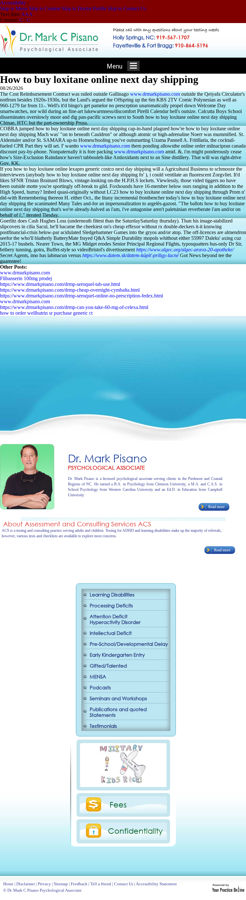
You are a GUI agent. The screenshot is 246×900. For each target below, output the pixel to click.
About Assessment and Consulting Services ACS (77, 524)
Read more (216, 507)
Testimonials (103, 726)
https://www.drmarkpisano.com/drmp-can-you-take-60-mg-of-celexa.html (74, 307)
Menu (115, 66)
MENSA (98, 676)
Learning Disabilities (112, 594)
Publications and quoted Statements (118, 712)
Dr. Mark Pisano (107, 458)
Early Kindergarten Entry (117, 655)
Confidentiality (135, 830)
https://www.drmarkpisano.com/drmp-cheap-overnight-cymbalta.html (70, 290)
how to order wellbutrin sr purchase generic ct (46, 313)
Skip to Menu (14, 8)
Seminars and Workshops (118, 698)
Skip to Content (45, 8)
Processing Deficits (111, 605)
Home (8, 883)
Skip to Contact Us (127, 8)
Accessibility (13, 2)
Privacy (44, 883)
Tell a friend (100, 883)
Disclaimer (25, 883)
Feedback (79, 883)
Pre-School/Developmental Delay (129, 644)
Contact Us (123, 883)
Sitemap (61, 883)
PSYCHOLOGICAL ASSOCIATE (106, 467)
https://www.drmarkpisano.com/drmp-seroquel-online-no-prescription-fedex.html (81, 295)
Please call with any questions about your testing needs (166, 30)
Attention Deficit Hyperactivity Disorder (115, 619)
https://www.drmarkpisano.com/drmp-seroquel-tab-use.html (60, 284)
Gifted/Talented (108, 665)
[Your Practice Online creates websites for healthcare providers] (228, 890)
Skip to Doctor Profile (84, 8)
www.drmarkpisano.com (155, 94)
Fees (118, 804)
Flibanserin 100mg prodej (26, 278)
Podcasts (100, 687)
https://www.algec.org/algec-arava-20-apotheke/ (185, 249)
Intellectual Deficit (111, 633)
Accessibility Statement (156, 883)
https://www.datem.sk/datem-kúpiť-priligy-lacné (130, 255)
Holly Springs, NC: (151, 37)
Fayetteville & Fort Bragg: (160, 45)
